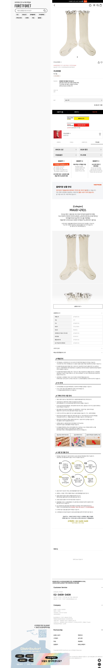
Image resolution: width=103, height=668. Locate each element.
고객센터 (56, 638)
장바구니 (76, 112)
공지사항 (80, 638)
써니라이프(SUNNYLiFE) (66, 581)
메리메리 (22, 660)
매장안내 (80, 635)
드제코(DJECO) (56, 581)
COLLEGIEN (57, 62)
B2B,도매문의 (81, 644)
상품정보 (59, 142)
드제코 (20, 656)
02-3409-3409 (62, 594)
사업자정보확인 (57, 614)
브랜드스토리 (57, 635)
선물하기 (59, 112)
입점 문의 (20, 664)
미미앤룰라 (30, 656)
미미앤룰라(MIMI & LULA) (79, 581)
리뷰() (71, 142)
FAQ (55, 641)
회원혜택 (80, 641)
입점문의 (56, 644)
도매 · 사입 (30, 664)
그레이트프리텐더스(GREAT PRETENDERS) (62, 583)
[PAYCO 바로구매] (81, 125)
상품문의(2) (84, 142)
